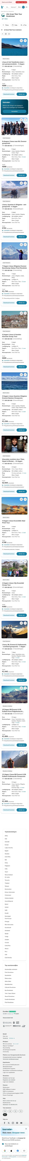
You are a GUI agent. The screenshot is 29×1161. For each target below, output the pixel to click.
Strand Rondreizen (9, 996)
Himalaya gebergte (16, 473)
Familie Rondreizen (10, 999)
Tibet (19, 75)
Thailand (7, 883)
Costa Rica (7, 945)
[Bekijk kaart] (21, 40)
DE (10, 1111)
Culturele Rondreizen (10, 987)
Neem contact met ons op (9, 1100)
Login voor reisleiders (8, 1082)
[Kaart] (9, 34)
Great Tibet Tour (4, 11)
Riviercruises (8, 978)
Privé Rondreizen (9, 1002)
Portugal (7, 921)
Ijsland (6, 904)
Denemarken (8, 889)
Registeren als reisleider (9, 1080)
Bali (6, 859)
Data (16, 25)
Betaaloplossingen (7, 1066)
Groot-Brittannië (9, 901)
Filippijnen (7, 865)
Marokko (7, 853)
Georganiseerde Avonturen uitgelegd (12, 1057)
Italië (6, 910)
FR (20, 1111)
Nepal (16, 469)
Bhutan (20, 469)
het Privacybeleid (12, 1156)
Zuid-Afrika (7, 856)
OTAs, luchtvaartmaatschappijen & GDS (13, 1093)
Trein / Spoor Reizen (10, 993)
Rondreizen (11, 11)
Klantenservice (6, 1102)
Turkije (6, 936)
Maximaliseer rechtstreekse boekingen (13, 1070)
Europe (7, 844)
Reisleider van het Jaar (9, 1078)
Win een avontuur (11, 1043)
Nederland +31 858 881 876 (10, 1104)
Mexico (6, 948)
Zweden (7, 939)
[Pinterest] (17, 1123)
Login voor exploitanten (9, 1072)
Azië (6, 838)
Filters (7, 25)
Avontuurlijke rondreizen (11, 969)
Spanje (6, 933)
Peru (6, 951)
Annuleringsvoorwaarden (9, 1049)
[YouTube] (21, 1123)
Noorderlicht (8, 975)
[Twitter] (8, 1123)
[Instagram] (13, 1123)
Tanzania (7, 880)
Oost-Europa (8, 918)
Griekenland (8, 895)
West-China (15, 75)
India (6, 868)
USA (6, 954)
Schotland (7, 930)
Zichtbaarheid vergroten (9, 1068)
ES (15, 1111)
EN (5, 1111)
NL (5, 1114)
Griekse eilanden (9, 898)
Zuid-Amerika (8, 957)
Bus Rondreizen (9, 990)
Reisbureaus (6, 1087)
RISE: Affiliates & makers (9, 1089)
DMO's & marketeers (8, 1091)
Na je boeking (6, 1047)
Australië (7, 841)
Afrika (6, 835)
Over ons (5, 1036)
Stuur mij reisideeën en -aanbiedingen (12, 1145)
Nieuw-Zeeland (9, 874)
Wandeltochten (8, 984)
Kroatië (6, 913)
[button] (14, 88)
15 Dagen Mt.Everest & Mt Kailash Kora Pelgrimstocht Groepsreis (12, 711)
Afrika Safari (8, 981)
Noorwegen (8, 916)
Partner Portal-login (8, 1095)
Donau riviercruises (10, 892)
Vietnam (7, 886)
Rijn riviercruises (9, 924)
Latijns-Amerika (9, 847)
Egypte (6, 850)
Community (6, 1051)
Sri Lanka (7, 877)
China (13, 469)
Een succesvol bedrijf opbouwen (11, 1064)
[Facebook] (4, 1123)
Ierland (6, 907)
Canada (7, 942)
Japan (6, 871)
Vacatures (9, 1038)
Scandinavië (8, 927)
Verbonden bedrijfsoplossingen (11, 1059)
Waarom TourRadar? (8, 1045)
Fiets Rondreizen (9, 972)
